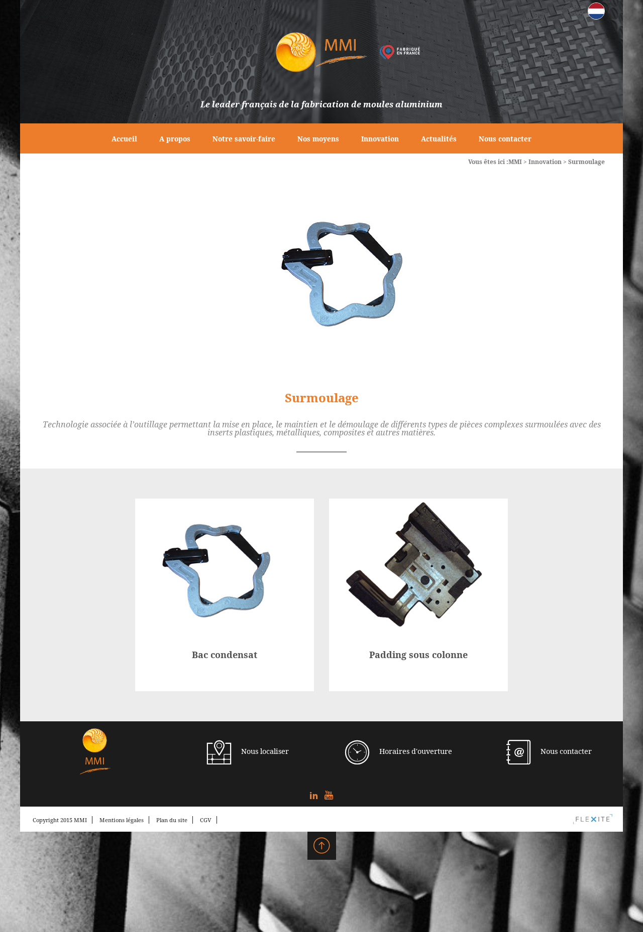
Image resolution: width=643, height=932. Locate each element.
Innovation (380, 138)
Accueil (124, 138)
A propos (174, 138)
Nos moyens (318, 138)
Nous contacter (505, 138)
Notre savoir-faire (243, 138)
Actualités (439, 138)
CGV (205, 820)
